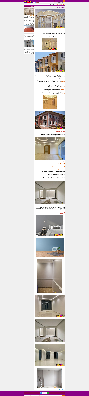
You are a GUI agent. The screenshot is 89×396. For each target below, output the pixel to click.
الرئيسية (64, 4)
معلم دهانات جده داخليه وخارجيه (58, 4)
